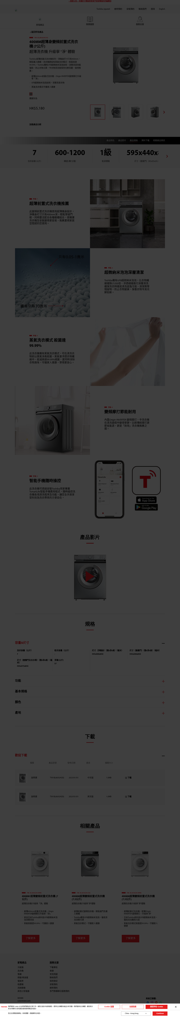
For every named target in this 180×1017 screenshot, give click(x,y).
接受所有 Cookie (156, 1007)
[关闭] (176, 1007)
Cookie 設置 (109, 1007)
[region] (90, 1007)
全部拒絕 (132, 1007)
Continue (160, 1013)
